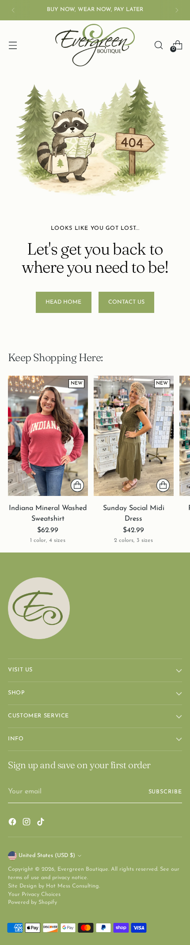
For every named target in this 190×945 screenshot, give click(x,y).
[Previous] (13, 10)
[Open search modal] (158, 45)
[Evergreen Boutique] (95, 45)
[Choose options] (77, 485)
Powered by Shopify (32, 902)
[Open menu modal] (13, 45)
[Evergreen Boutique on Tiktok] (41, 823)
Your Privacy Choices (34, 894)
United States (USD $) (47, 855)
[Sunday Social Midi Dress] (134, 435)
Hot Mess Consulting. (73, 886)
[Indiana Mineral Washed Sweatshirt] (48, 435)
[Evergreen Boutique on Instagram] (27, 823)
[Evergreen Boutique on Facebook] (13, 823)
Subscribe (165, 792)
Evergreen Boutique (82, 869)
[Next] (176, 10)
